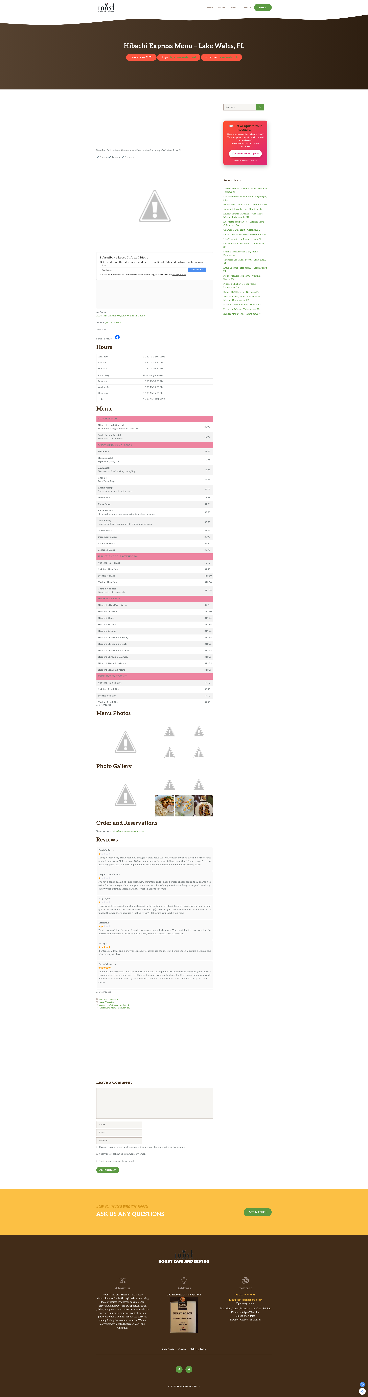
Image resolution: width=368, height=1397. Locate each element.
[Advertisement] (154, 127)
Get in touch (258, 1212)
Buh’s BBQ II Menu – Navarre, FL (241, 292)
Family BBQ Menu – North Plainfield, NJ (245, 204)
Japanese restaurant (183, 57)
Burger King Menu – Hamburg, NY (242, 314)
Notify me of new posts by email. (116, 1161)
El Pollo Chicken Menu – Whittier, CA (243, 304)
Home (210, 7)
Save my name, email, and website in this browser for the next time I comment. (142, 1147)
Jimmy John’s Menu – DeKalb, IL (114, 1005)
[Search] (260, 107)
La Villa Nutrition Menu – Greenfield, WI (245, 234)
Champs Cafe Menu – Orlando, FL (241, 230)
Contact (246, 7)
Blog (233, 7)
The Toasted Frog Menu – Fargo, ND (242, 239)
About (221, 7)
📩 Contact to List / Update (245, 153)
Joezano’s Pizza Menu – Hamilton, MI (243, 209)
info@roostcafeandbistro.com (245, 1299)
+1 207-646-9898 (245, 1294)
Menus (263, 7)
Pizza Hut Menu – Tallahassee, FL (241, 309)
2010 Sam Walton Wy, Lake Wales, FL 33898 (120, 315)
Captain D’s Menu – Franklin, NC (114, 1008)
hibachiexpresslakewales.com (128, 831)
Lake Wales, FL (228, 57)
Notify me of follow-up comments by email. (122, 1154)
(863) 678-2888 (113, 322)
